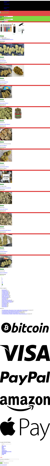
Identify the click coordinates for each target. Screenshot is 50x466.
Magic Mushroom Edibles (6, 300)
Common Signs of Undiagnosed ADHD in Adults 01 (10, 311)
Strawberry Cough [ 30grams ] (5, 124)
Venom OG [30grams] (3, 272)
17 (2, 283)
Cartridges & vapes (5, 292)
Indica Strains (4, 299)
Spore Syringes (4, 305)
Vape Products (4, 306)
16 (2, 282)
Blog (3, 447)
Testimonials (4, 450)
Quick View (2, 57)
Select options (2, 63)
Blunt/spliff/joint (5, 290)
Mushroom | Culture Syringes (7, 301)
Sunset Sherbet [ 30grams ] (4, 166)
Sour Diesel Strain (3, 60)
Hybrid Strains (4, 298)
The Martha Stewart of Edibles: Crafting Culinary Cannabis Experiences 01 (14, 313)
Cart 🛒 (3, 449)
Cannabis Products (5, 291)
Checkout (3, 448)
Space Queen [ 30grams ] (4, 103)
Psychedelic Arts (5, 303)
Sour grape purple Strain (4, 81)
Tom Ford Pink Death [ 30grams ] (5, 230)
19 (2, 285)
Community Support (5, 293)
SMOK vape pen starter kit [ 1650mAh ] (6, 39)
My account (4, 452)
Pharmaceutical (4, 302)
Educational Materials (5, 297)
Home (1, 16)
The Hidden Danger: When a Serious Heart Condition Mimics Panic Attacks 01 (15, 310)
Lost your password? (3, 464)
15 (2, 281)
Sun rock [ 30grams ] (3, 145)
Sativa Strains (4, 304)
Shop (3, 22)
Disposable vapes (5, 294)
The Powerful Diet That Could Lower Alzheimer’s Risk (11, 312)
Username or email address (5, 459)
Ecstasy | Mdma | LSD (5, 295)
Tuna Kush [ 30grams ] (3, 251)
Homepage (4, 445)
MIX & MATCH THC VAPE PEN (5, 187)
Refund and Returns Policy (6, 451)
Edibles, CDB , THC (5, 296)
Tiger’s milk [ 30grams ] (4, 209)
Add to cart (2, 42)
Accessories (4, 289)
